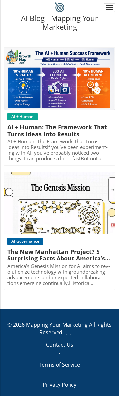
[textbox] (59, 22)
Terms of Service (59, 364)
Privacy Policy (59, 384)
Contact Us (59, 344)
